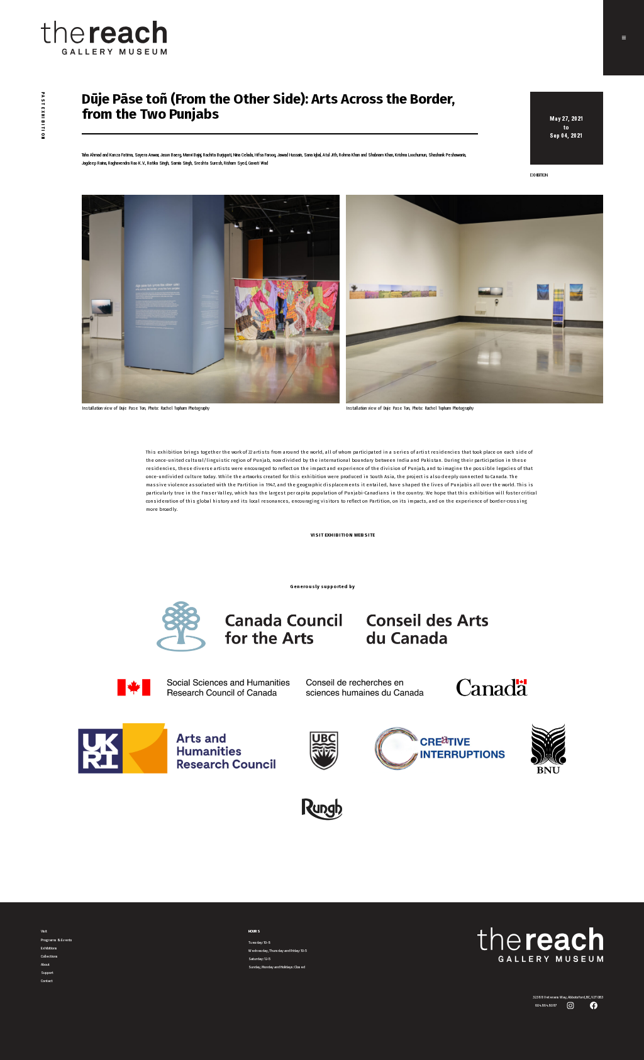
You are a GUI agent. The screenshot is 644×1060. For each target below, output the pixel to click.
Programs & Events (56, 940)
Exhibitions (49, 948)
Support (47, 973)
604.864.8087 (546, 1005)
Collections (49, 956)
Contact (47, 981)
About (45, 964)
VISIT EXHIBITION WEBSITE (343, 535)
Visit (44, 931)
